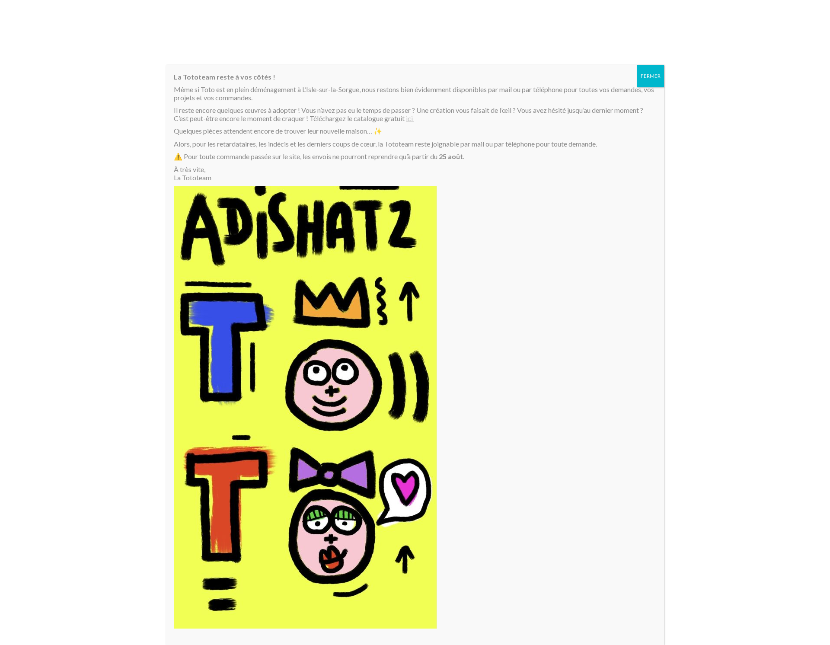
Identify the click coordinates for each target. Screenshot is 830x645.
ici (410, 118)
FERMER (651, 76)
